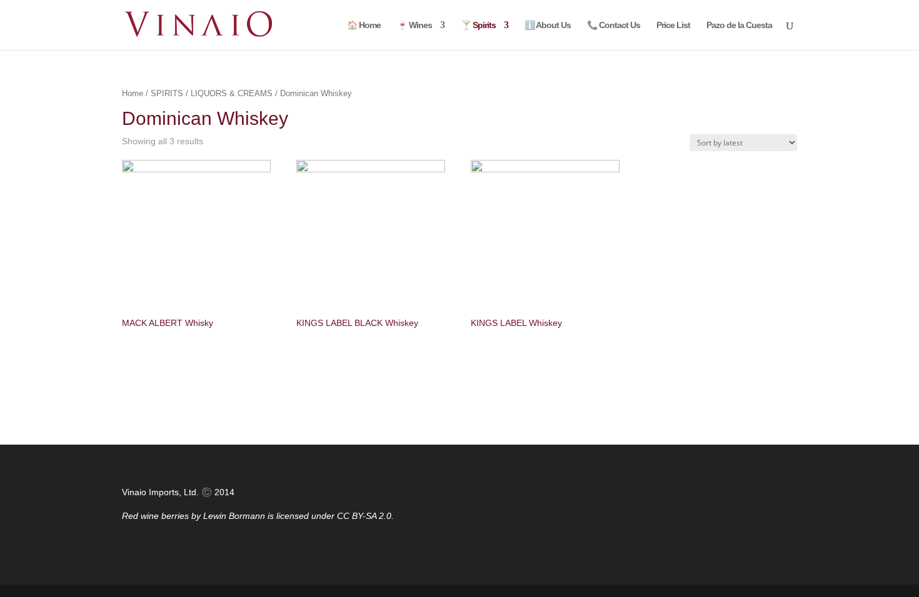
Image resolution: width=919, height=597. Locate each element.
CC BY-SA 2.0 (364, 516)
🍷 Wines (414, 25)
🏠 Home (364, 25)
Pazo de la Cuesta (739, 25)
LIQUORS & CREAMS (232, 93)
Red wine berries (155, 516)
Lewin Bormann (234, 516)
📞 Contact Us (613, 25)
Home (132, 93)
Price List (673, 25)
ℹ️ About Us (548, 25)
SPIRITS (167, 93)
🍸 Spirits (478, 25)
